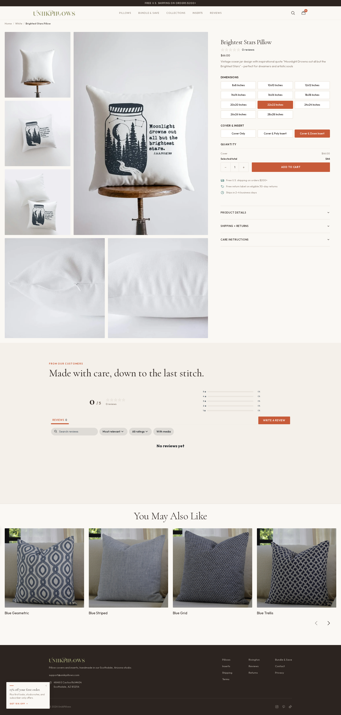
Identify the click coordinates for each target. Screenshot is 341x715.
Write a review (274, 420)
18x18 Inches (312, 94)
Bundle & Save (148, 12)
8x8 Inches (238, 85)
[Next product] (329, 623)
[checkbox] (163, 431)
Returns (253, 672)
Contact (280, 666)
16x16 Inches (275, 94)
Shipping (227, 672)
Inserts (198, 12)
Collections (175, 12)
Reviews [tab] (59, 420)
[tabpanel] (170, 458)
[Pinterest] (283, 706)
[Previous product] (316, 623)
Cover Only (238, 133)
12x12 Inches (312, 85)
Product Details (233, 212)
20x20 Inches (238, 104)
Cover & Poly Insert (275, 133)
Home (8, 23)
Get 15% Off (17, 703)
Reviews (216, 12)
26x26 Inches (238, 114)
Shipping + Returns (235, 225)
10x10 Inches (275, 85)
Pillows (125, 12)
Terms (225, 679)
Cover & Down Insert (312, 133)
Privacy (279, 672)
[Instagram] (277, 706)
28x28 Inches (275, 114)
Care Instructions (235, 239)
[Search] (293, 13)
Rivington (254, 659)
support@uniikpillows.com (64, 675)
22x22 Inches (275, 104)
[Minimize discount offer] (46, 685)
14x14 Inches (238, 94)
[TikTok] (290, 706)
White (18, 23)
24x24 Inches (312, 104)
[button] (231, 392)
